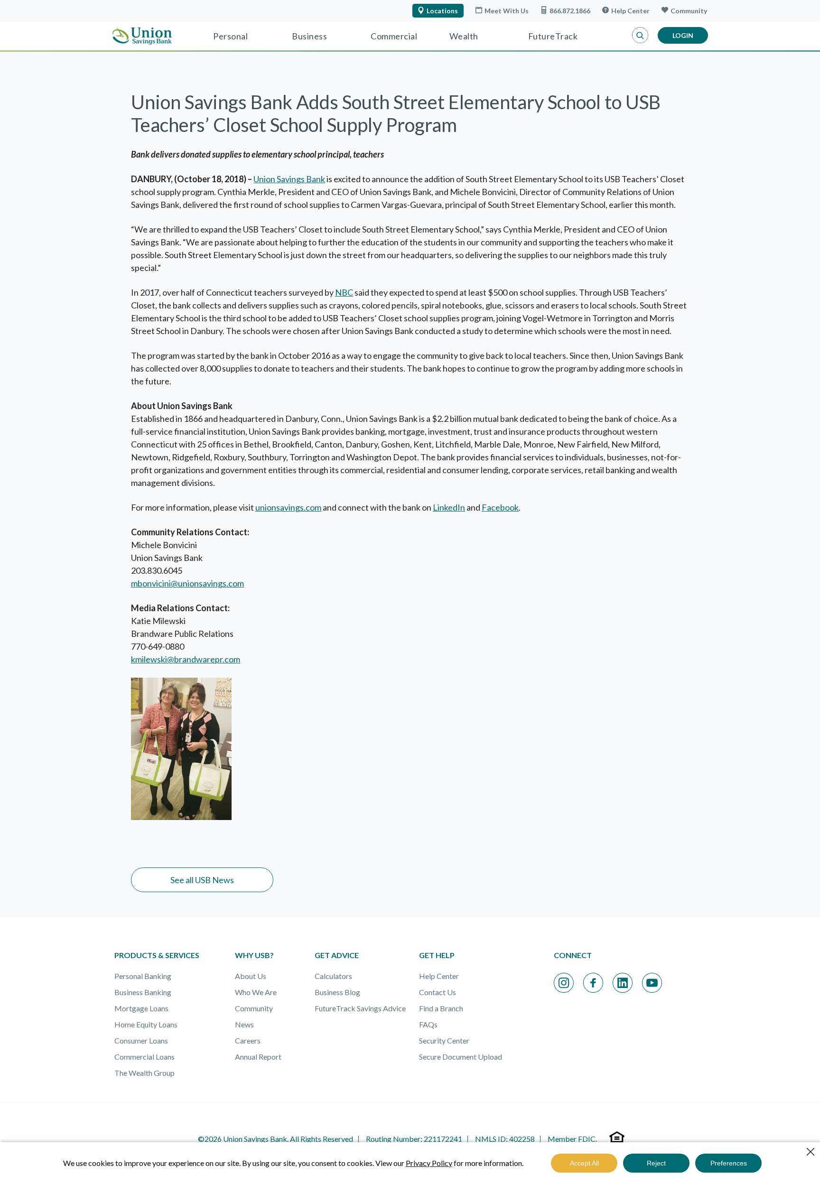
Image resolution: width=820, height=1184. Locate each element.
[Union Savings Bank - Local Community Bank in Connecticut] (142, 36)
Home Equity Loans (145, 1024)
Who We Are (256, 992)
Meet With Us (507, 11)
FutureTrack (553, 36)
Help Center (630, 11)
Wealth (463, 36)
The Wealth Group (144, 1072)
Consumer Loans (141, 1040)
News (244, 1024)
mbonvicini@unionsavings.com (187, 583)
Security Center (444, 1040)
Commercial (394, 36)
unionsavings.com (288, 507)
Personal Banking (142, 975)
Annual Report (258, 1056)
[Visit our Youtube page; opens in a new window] (652, 983)
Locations (442, 11)
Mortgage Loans (141, 1008)
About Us (250, 975)
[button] (640, 35)
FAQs (428, 1024)
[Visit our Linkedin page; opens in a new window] (623, 983)
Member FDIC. (572, 1138)
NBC (344, 292)
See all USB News (202, 880)
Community (689, 11)
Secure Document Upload (460, 1056)
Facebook (500, 507)
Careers (248, 1040)
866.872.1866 (570, 11)
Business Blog (337, 992)
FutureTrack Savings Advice (360, 1008)
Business (309, 36)
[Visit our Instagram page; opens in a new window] (564, 983)
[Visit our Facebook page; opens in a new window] (593, 983)
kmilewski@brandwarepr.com (185, 659)
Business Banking (142, 992)
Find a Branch (441, 1008)
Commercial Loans (144, 1056)
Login (682, 35)
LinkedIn (449, 507)
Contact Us (437, 992)
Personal (230, 36)
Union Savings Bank (289, 179)
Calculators (333, 975)
